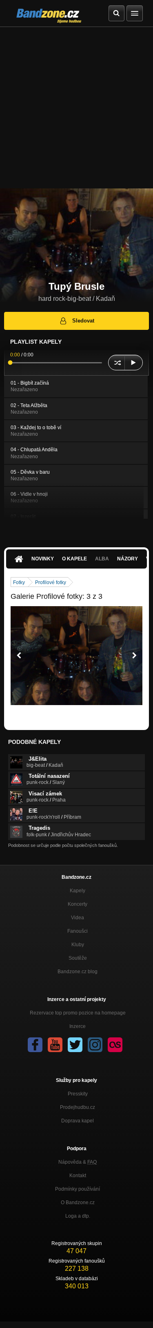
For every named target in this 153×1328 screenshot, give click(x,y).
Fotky (19, 582)
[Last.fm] (115, 1044)
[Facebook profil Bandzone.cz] (35, 1044)
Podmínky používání (77, 1189)
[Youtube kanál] (55, 1044)
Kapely (77, 891)
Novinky (42, 559)
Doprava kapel (77, 1121)
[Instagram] (95, 1044)
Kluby (77, 944)
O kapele (74, 559)
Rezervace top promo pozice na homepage (78, 1013)
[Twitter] (75, 1044)
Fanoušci (77, 931)
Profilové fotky (50, 582)
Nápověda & (77, 1162)
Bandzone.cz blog (78, 971)
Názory (127, 559)
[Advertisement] (76, 107)
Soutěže (78, 958)
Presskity (78, 1094)
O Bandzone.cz (78, 1202)
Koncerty (77, 904)
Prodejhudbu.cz (77, 1107)
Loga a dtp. (77, 1216)
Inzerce (77, 1026)
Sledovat (83, 321)
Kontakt (77, 1175)
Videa (77, 917)
